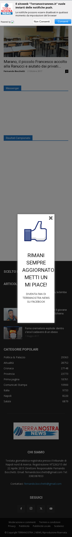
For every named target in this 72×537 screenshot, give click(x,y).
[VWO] (14, 22)
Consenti (63, 21)
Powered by (6, 22)
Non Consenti (42, 21)
